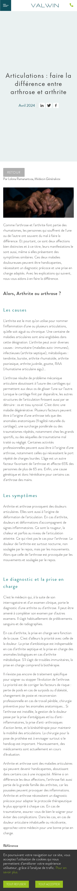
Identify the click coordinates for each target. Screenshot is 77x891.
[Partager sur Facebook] (56, 105)
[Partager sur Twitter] (49, 105)
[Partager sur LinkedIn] (42, 105)
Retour (14, 172)
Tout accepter (49, 884)
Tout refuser (16, 884)
